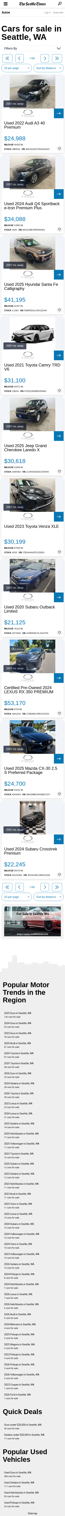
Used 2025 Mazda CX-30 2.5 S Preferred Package (30, 770)
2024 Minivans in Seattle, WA (20, 1326)
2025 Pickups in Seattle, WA (19, 1336)
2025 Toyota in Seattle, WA (19, 1065)
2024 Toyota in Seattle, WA (19, 1055)
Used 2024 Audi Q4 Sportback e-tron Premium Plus (32, 206)
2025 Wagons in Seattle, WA (19, 1346)
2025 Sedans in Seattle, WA (19, 1125)
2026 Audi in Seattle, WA (17, 1316)
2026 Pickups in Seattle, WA (19, 1366)
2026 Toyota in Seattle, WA (19, 1095)
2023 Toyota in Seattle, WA (19, 1155)
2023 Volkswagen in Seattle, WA (21, 1256)
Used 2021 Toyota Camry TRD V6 (32, 367)
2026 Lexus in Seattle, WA (18, 1296)
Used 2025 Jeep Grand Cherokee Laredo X (25, 448)
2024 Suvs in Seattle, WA (17, 1025)
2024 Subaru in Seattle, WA (19, 1226)
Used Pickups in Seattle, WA (19, 1504)
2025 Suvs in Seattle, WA (17, 1015)
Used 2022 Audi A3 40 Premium (24, 125)
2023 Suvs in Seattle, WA (17, 1035)
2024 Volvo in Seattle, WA (18, 1246)
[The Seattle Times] (32, 4)
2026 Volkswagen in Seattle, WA (21, 1376)
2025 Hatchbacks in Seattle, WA (21, 1135)
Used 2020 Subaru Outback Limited (29, 609)
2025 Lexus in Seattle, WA (18, 1216)
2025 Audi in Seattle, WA (17, 1045)
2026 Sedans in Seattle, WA (19, 1266)
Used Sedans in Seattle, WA (19, 1484)
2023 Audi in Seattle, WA (17, 1195)
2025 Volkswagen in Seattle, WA (21, 1145)
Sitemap (32, 1513)
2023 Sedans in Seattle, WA (19, 1175)
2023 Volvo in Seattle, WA (18, 1206)
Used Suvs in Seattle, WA (17, 1474)
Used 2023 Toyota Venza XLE (31, 526)
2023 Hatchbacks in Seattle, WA (21, 1185)
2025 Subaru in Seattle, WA (19, 1165)
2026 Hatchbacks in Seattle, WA (21, 1306)
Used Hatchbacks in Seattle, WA (21, 1494)
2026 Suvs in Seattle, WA (17, 1075)
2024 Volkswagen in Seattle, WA (21, 1236)
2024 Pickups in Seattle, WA (19, 1276)
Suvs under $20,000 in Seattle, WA (23, 1426)
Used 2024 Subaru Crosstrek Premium (30, 851)
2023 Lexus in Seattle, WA (18, 1105)
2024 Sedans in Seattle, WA (19, 1085)
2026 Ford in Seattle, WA (17, 1396)
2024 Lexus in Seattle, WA (18, 1115)
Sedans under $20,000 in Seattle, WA (24, 1436)
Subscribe (58, 12)
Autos (6, 12)
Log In (47, 12)
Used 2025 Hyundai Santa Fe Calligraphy (31, 286)
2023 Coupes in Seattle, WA (19, 1386)
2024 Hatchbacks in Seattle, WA (21, 1286)
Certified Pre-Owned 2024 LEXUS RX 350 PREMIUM (28, 690)
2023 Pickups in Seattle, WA (19, 1356)
